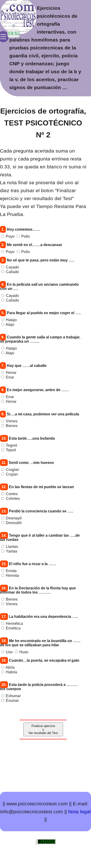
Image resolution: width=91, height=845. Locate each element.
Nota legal (79, 811)
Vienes (12, 421)
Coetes (12, 494)
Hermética (14, 624)
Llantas (12, 547)
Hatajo (11, 320)
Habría (11, 672)
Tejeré (11, 450)
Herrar (11, 373)
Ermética (13, 628)
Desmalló (14, 523)
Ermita (11, 571)
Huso (23, 652)
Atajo (10, 325)
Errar (10, 377)
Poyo (10, 236)
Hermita (12, 575)
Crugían (12, 470)
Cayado (12, 267)
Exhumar (13, 696)
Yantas (11, 551)
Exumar (12, 700)
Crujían (12, 474)
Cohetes (13, 499)
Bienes (12, 426)
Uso (9, 652)
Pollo (25, 236)
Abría (10, 667)
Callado (12, 272)
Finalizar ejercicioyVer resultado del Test (43, 729)
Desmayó (14, 518)
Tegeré (11, 445)
